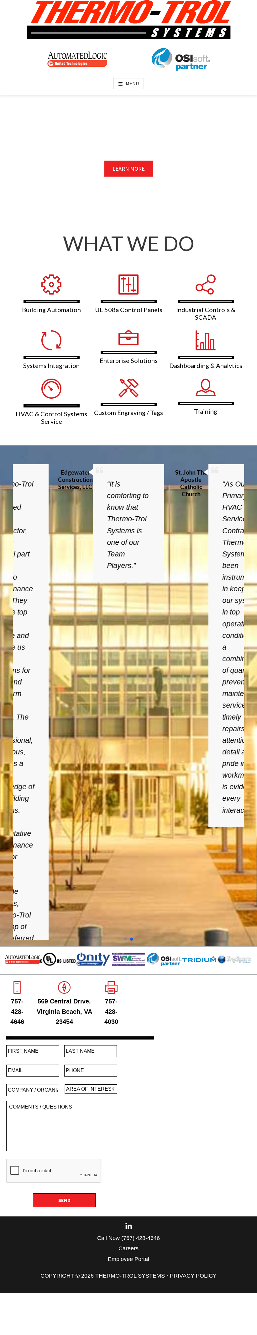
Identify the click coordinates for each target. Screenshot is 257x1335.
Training (205, 411)
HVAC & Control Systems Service (51, 417)
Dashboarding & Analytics (205, 365)
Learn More (129, 168)
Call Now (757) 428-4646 (128, 1165)
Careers (128, 1176)
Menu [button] (132, 83)
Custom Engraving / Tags (128, 412)
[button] (125, 866)
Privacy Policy (193, 1203)
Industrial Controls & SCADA (205, 313)
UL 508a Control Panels (128, 309)
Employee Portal (128, 1186)
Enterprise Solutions (129, 360)
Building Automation (51, 309)
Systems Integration (51, 365)
